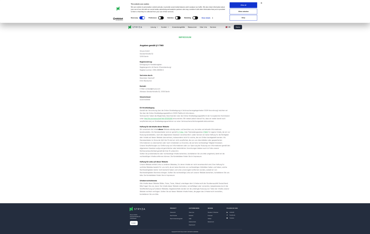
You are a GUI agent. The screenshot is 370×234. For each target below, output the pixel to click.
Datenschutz (192, 222)
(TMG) (205, 132)
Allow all (243, 5)
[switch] (161, 17)
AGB (190, 218)
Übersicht (173, 212)
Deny (243, 18)
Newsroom (211, 222)
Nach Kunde (173, 215)
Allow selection (243, 11)
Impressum (192, 225)
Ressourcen (192, 27)
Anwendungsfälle (178, 27)
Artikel (209, 218)
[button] (154, 27)
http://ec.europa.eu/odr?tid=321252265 (158, 119)
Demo (238, 27)
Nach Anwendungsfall (176, 218)
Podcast (210, 215)
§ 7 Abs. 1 (181, 132)
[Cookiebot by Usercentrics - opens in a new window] (118, 19)
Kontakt (133, 223)
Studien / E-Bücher (213, 212)
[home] (135, 27)
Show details (206, 18)
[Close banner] (261, 3)
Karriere (213, 27)
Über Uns (203, 27)
